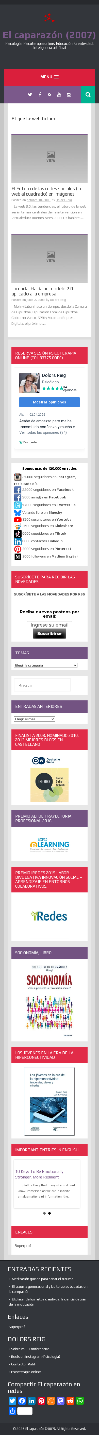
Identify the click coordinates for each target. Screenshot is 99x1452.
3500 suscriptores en (47, 519)
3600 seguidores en (47, 526)
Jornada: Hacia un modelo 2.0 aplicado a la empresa (42, 291)
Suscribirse (49, 633)
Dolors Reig (64, 200)
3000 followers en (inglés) (50, 556)
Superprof (23, 1245)
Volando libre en (42, 513)
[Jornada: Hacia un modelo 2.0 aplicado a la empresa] (49, 258)
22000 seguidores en (48, 490)
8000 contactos (42, 541)
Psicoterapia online (26, 1372)
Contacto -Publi (23, 1364)
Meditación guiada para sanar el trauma (42, 1279)
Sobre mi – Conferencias (30, 1349)
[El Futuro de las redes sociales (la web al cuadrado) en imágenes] (49, 158)
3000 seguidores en (46, 549)
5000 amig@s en (44, 497)
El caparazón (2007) (49, 34)
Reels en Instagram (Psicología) (35, 1356)
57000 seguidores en (49, 505)
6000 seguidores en (44, 534)
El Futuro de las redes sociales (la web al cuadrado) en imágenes (46, 191)
